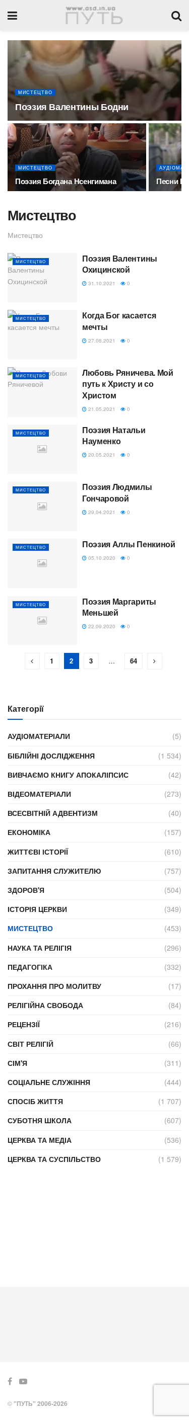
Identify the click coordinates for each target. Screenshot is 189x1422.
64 (133, 660)
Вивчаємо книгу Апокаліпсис (68, 775)
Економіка (29, 832)
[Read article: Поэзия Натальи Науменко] (42, 449)
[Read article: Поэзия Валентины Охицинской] (42, 278)
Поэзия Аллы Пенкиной (128, 544)
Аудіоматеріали (39, 736)
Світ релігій (30, 1044)
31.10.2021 (101, 283)
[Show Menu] (12, 15)
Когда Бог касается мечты (119, 320)
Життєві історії (38, 852)
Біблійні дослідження (51, 755)
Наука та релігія (40, 948)
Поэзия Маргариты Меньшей (119, 607)
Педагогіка (30, 967)
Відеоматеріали (39, 794)
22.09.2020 (101, 626)
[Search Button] (176, 15)
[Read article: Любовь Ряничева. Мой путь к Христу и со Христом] (42, 392)
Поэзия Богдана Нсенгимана (65, 181)
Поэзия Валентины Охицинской (119, 264)
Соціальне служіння (49, 1082)
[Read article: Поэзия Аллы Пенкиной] (42, 564)
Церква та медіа (40, 1140)
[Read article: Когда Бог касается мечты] (42, 335)
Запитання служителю (54, 871)
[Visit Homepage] (94, 15)
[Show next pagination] (154, 661)
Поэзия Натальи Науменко (114, 435)
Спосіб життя (35, 1101)
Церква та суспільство (54, 1159)
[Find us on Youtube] (23, 1381)
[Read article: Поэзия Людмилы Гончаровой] (42, 506)
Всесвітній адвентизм (53, 813)
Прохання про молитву (54, 986)
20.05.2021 (101, 454)
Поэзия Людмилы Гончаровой (117, 492)
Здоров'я (26, 890)
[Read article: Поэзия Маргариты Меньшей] (42, 621)
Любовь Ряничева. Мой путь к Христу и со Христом (127, 384)
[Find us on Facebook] (10, 1381)
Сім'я (17, 1063)
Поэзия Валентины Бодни (72, 106)
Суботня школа (40, 1120)
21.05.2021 (101, 408)
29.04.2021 (101, 512)
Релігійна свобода (45, 1005)
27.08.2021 (101, 340)
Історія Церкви (37, 909)
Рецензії (24, 1024)
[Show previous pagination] (32, 661)
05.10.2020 (101, 557)
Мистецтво (35, 92)
